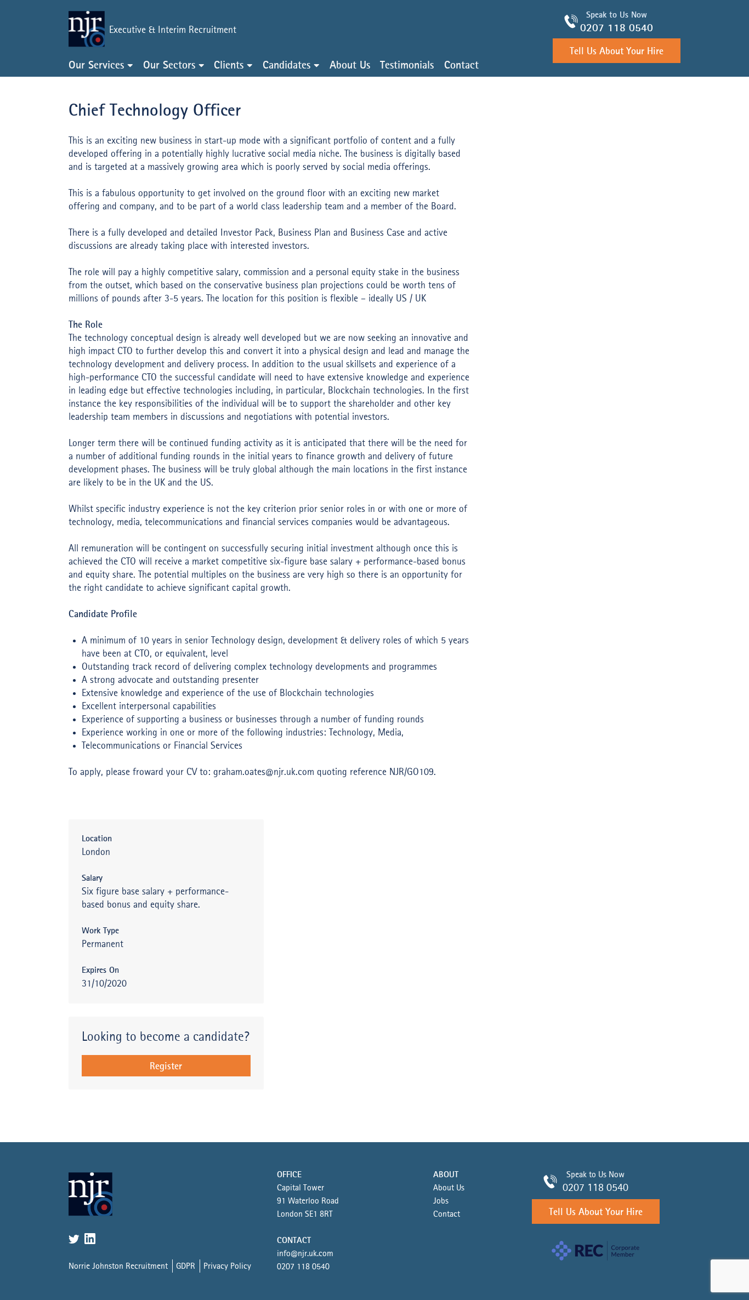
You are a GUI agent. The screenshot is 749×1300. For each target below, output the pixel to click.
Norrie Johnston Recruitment (118, 1266)
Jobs (441, 1201)
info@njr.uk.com (305, 1254)
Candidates (286, 65)
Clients (228, 65)
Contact (461, 65)
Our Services (96, 65)
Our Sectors (169, 65)
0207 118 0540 (616, 28)
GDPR (185, 1266)
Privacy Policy (227, 1266)
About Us (350, 65)
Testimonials (407, 65)
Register (166, 1066)
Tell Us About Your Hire (616, 51)
